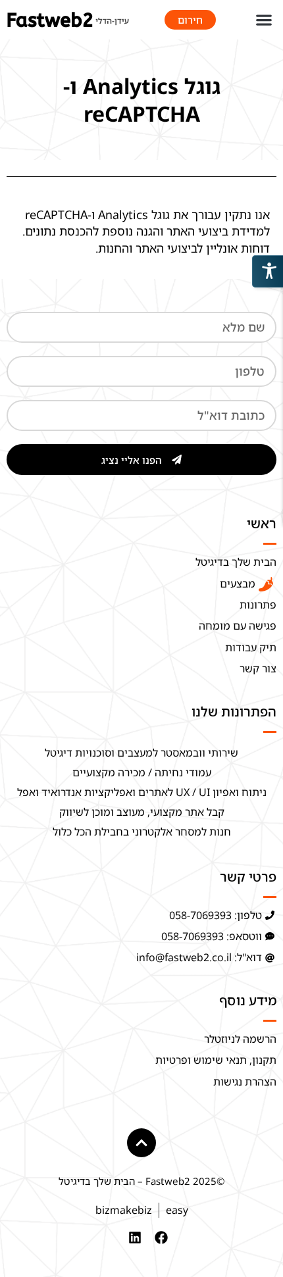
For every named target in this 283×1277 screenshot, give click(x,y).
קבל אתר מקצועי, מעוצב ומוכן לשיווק (141, 812)
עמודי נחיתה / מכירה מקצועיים (141, 772)
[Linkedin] (135, 1237)
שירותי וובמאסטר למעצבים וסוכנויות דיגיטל (141, 752)
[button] (263, 20)
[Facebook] (161, 1237)
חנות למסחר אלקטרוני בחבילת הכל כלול (142, 831)
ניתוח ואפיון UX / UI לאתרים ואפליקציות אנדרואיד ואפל (142, 792)
